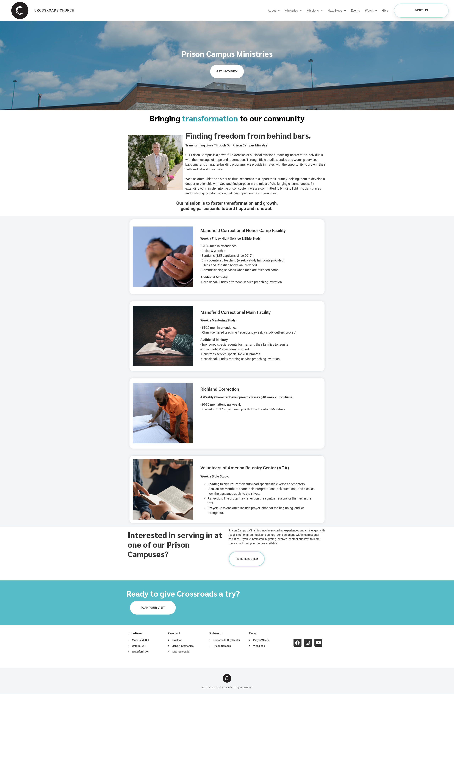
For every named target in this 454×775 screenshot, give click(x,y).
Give (385, 10)
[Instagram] (308, 643)
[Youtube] (318, 643)
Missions (313, 10)
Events (355, 10)
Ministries (291, 10)
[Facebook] (297, 643)
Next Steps (335, 10)
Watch (369, 10)
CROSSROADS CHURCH (54, 10)
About (272, 10)
